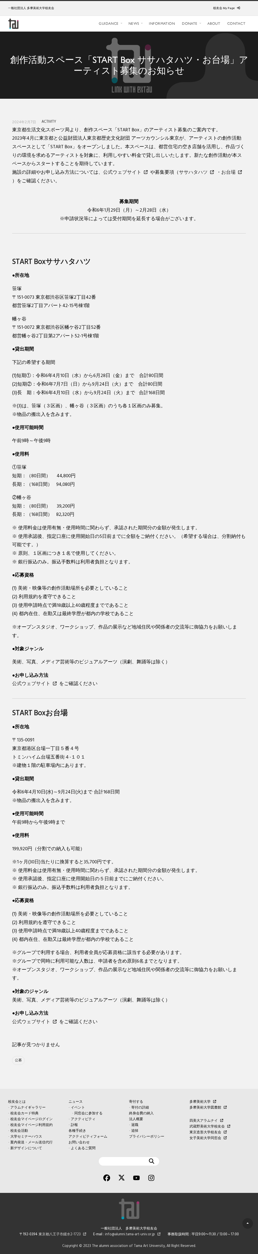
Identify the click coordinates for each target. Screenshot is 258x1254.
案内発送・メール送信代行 (31, 1142)
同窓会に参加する (88, 1113)
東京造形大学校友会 (205, 1132)
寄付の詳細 (140, 1108)
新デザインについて (26, 1148)
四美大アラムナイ (203, 1121)
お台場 (228, 172)
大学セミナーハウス (26, 1137)
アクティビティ (83, 1119)
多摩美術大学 (200, 1102)
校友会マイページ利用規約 (31, 1125)
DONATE (190, 23)
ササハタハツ (193, 172)
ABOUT (213, 23)
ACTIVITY (49, 122)
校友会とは (17, 1102)
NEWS (133, 23)
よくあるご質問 (83, 1148)
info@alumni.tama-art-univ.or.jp (130, 1234)
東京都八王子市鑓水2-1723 (60, 1234)
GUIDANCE (108, 23)
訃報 (74, 1125)
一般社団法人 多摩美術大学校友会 (31, 8)
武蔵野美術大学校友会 (207, 1127)
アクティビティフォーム (88, 1137)
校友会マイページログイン (31, 1119)
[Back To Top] (247, 1223)
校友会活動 (19, 1131)
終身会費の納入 (141, 1113)
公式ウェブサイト (122, 172)
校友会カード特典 (24, 1113)
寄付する (136, 1102)
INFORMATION (162, 23)
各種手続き (77, 1131)
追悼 (134, 1131)
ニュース (76, 1102)
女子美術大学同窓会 (205, 1138)
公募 (18, 1060)
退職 (134, 1125)
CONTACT (236, 23)
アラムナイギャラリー (28, 1108)
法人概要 (136, 1119)
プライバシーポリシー (146, 1137)
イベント (78, 1108)
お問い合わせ (79, 1142)
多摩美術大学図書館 (205, 1108)
